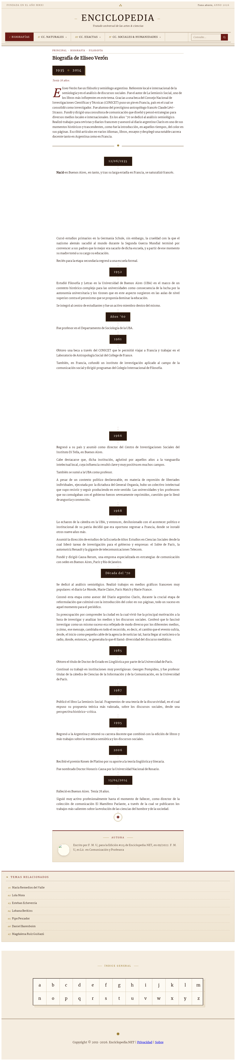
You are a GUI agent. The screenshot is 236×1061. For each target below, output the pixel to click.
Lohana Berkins (22, 911)
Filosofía (96, 50)
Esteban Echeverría (24, 903)
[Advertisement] (118, 205)
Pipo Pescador (21, 918)
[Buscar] (224, 37)
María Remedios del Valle (28, 887)
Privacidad (144, 1042)
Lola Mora (18, 895)
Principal (59, 50)
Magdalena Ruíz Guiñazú (28, 934)
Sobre (159, 1042)
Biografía (77, 50)
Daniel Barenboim (24, 926)
